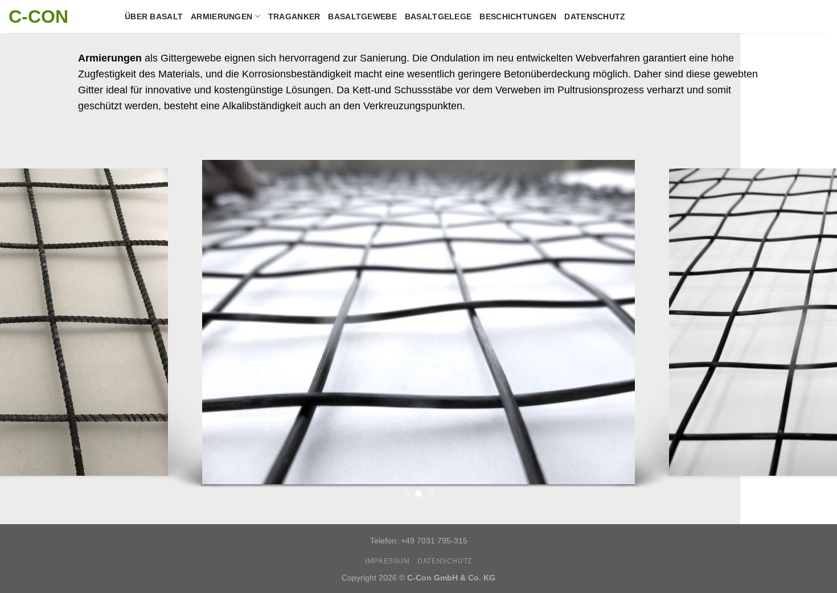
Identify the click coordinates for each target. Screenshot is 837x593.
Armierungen (221, 16)
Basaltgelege (438, 16)
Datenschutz (594, 16)
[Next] (805, 325)
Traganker (294, 16)
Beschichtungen (517, 16)
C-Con (38, 16)
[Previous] (31, 325)
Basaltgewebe (362, 16)
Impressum (387, 561)
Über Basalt (154, 16)
